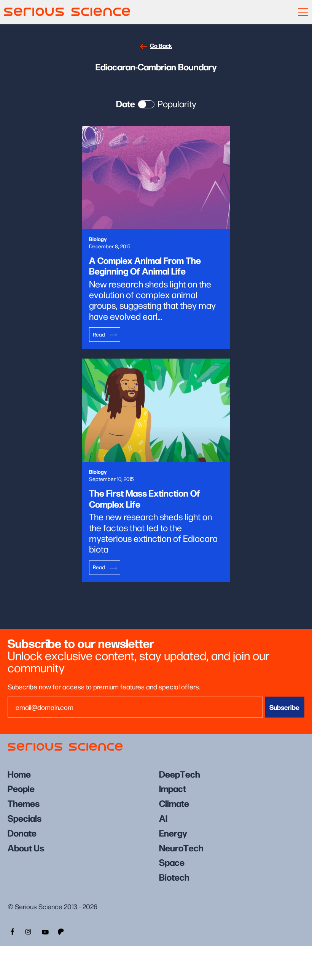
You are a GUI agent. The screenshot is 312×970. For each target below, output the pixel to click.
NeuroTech (181, 847)
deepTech (179, 773)
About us (26, 847)
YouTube (45, 931)
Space (172, 861)
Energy (173, 832)
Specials (24, 817)
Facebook (11, 931)
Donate (22, 832)
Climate (174, 802)
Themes (24, 802)
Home (19, 773)
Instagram (28, 931)
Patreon (61, 931)
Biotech (174, 876)
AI (163, 817)
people (21, 788)
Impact (172, 788)
